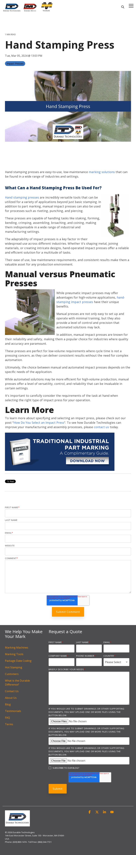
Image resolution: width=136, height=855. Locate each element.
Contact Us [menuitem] (12, 691)
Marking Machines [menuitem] (16, 647)
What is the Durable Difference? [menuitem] (18, 682)
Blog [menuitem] (8, 704)
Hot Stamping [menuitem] (13, 667)
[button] (90, 812)
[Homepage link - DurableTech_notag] (17, 825)
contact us (101, 427)
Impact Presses (15, 63)
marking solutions (102, 172)
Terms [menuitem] (9, 724)
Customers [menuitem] (12, 674)
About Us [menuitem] (11, 698)
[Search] (123, 7)
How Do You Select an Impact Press (39, 423)
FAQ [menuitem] (7, 717)
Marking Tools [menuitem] (14, 654)
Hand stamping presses (22, 197)
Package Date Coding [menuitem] (18, 661)
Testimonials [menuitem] (13, 711)
